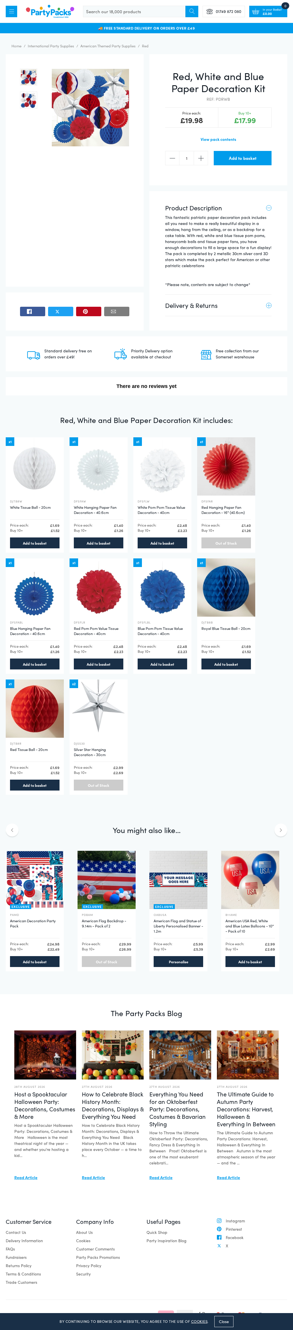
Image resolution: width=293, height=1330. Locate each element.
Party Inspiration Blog (166, 1240)
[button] (28, 77)
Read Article (25, 1177)
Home (16, 45)
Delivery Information (24, 1240)
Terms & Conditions (23, 1274)
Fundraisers (16, 1257)
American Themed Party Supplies (108, 45)
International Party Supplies (51, 45)
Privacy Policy (88, 1265)
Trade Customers (21, 1282)
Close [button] (224, 1321)
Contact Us (16, 1232)
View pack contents (218, 139)
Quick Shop (156, 1232)
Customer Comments (95, 1249)
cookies (199, 1321)
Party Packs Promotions (98, 1257)
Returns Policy (18, 1265)
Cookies (83, 1240)
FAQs (10, 1249)
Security (83, 1274)
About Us (84, 1232)
